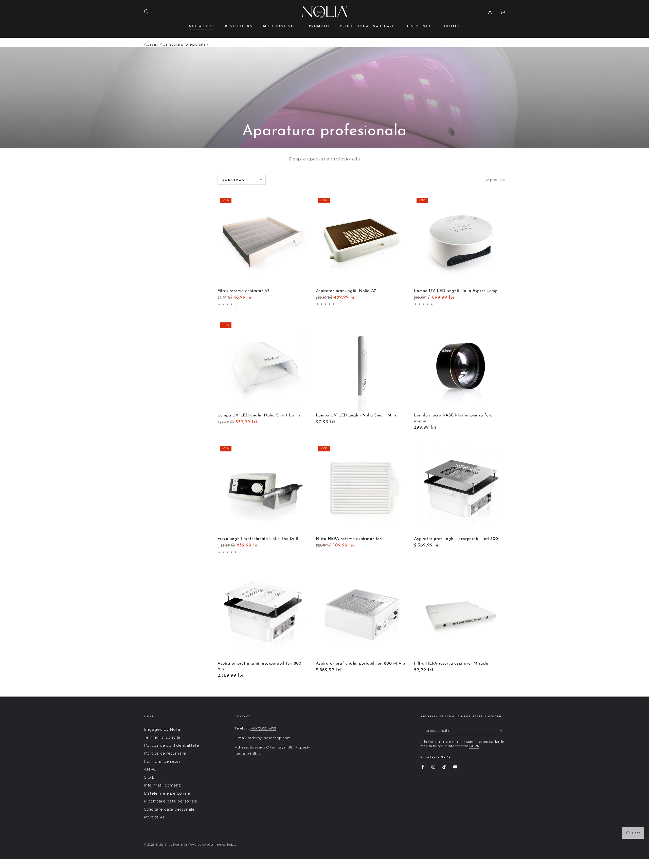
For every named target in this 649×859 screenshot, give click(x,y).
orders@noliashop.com (269, 738)
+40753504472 (263, 728)
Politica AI (154, 817)
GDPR (474, 746)
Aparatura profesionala (183, 44)
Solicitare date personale (169, 809)
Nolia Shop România (171, 844)
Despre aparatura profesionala (324, 158)
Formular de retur (162, 761)
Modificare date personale (170, 801)
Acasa (150, 44)
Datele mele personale (167, 793)
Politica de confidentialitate (172, 745)
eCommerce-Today (221, 844)
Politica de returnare (165, 753)
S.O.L (149, 777)
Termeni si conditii (162, 737)
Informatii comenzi (163, 785)
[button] (146, 12)
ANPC (150, 769)
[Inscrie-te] (502, 730)
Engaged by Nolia (162, 729)
